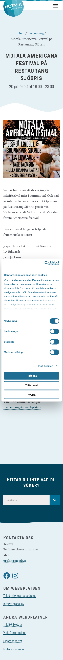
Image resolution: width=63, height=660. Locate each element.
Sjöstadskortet (12, 641)
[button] (6, 575)
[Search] (55, 500)
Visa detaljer (45, 365)
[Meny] (55, 5)
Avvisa (31, 394)
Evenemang (35, 33)
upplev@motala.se (14, 561)
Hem (21, 33)
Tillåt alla (31, 375)
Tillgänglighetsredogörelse (19, 595)
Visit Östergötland (14, 632)
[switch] (54, 331)
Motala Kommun (13, 649)
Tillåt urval (31, 385)
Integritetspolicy (13, 604)
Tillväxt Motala (12, 624)
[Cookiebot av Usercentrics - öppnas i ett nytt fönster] (45, 263)
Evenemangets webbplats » (22, 407)
